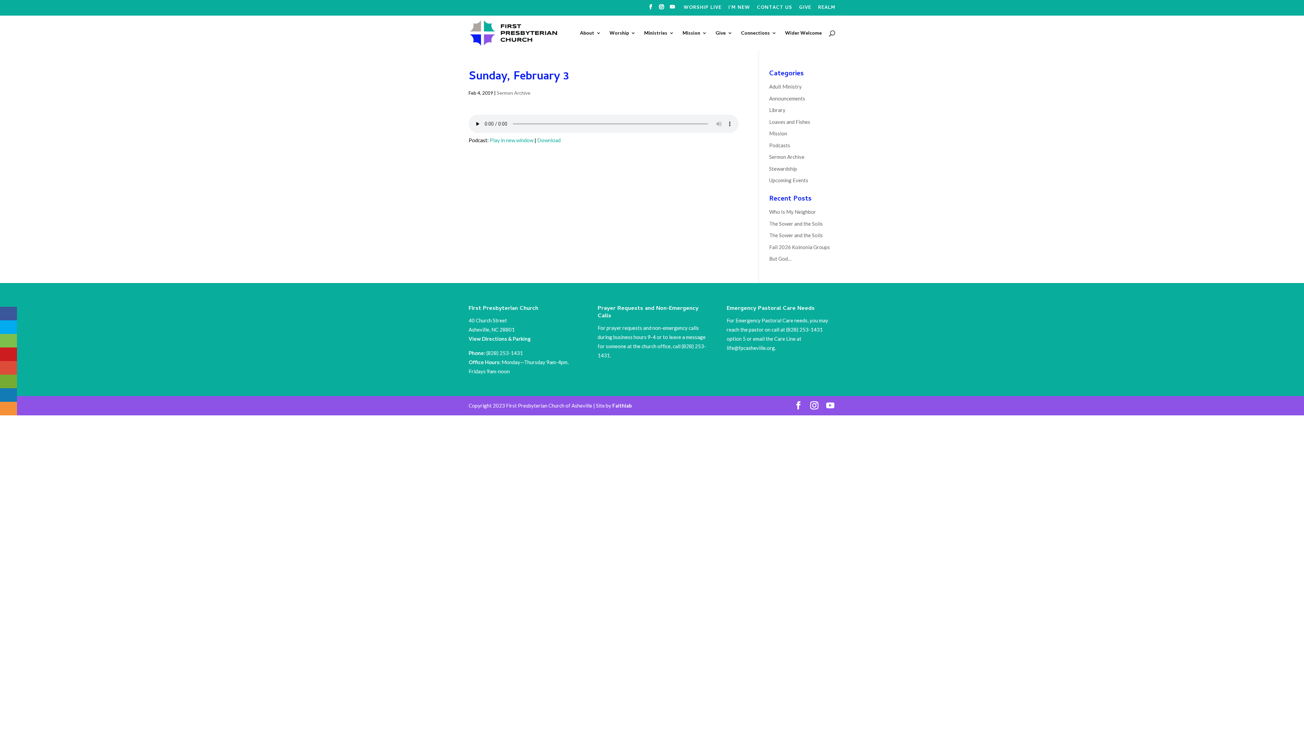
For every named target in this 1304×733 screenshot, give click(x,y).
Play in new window (511, 140)
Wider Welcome (803, 33)
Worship (619, 33)
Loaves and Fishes (789, 122)
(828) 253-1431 (505, 353)
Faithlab (622, 405)
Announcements (787, 98)
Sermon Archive (513, 93)
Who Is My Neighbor (792, 212)
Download (549, 140)
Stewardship (783, 169)
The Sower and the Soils (796, 224)
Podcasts (779, 145)
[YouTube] (672, 9)
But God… (780, 259)
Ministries (655, 33)
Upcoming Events (788, 180)
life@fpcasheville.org (751, 348)
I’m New (739, 9)
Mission (691, 33)
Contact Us (774, 9)
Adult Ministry (785, 86)
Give (805, 9)
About (587, 33)
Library (777, 110)
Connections (755, 33)
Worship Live (703, 9)
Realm (826, 9)
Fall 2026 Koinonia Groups (799, 247)
